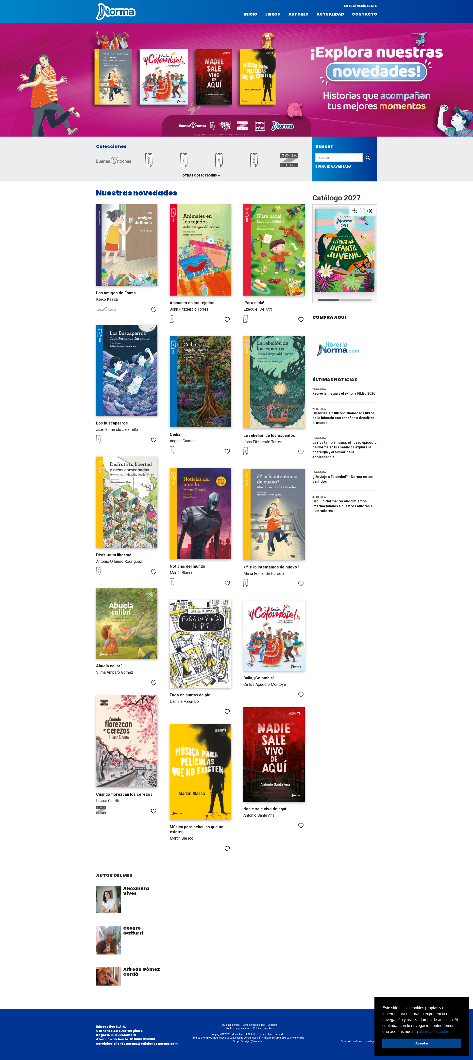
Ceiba (175, 434)
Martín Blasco (181, 572)
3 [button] (451, 129)
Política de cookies (263, 1028)
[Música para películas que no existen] (200, 772)
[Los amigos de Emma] (126, 245)
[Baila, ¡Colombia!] (274, 636)
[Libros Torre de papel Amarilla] (253, 166)
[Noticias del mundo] (200, 513)
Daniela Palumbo (184, 701)
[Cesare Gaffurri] (108, 940)
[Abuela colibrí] (126, 623)
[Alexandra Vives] (108, 899)
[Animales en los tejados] (200, 250)
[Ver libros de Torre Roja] (179, 321)
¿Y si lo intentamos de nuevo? (271, 567)
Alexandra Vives (136, 890)
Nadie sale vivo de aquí (264, 809)
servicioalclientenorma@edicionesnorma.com (137, 1044)
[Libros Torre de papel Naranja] (148, 166)
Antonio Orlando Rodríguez (119, 561)
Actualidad (330, 14)
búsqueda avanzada (333, 166)
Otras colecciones (199, 175)
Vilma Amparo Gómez (114, 672)
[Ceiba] (200, 381)
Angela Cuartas (183, 441)
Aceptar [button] (421, 1043)
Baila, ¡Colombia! (258, 678)
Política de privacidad (238, 1028)
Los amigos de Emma (116, 293)
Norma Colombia (115, 11)
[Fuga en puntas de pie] (200, 644)
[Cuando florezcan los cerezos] (126, 741)
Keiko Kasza (107, 299)
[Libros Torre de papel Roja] (183, 166)
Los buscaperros (112, 423)
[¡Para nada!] (274, 250)
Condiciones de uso (254, 1025)
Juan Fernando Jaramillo (117, 429)
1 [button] (441, 129)
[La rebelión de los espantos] (274, 382)
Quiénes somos (231, 1025)
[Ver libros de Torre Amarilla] (253, 454)
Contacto (364, 14)
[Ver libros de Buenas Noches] (106, 310)
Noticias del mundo (187, 566)
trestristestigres (367, 1041)
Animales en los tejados (192, 302)
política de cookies (435, 1031)
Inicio (250, 14)
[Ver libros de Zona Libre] (106, 813)
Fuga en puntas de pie (190, 695)
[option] (236, 81)
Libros (272, 14)
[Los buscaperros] (126, 370)
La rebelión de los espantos (269, 435)
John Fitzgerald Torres (189, 309)
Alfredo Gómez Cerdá (141, 971)
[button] (454, 1032)
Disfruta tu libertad (113, 555)
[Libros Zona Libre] (288, 166)
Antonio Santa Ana (258, 815)
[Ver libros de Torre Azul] (106, 442)
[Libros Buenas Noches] (113, 162)
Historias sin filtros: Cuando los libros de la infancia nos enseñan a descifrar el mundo (343, 418)
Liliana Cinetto (108, 800)
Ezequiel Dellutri (257, 309)
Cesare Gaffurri (133, 930)
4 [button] (456, 129)
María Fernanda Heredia (263, 573)
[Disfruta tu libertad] (126, 502)
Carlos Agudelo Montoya (264, 684)
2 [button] (446, 129)
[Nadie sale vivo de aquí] (274, 754)
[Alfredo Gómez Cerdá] (108, 976)
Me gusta (153, 309)
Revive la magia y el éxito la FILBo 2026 (343, 393)
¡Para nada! (253, 302)
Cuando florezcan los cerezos (124, 794)
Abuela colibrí (108, 666)
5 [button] (461, 129)
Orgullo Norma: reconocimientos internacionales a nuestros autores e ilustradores (342, 506)
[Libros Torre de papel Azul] (218, 166)
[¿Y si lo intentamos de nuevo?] (274, 514)
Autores (298, 14)
